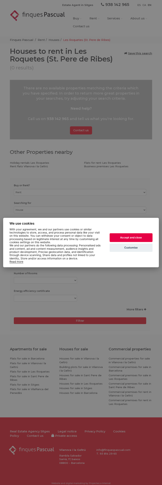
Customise (131, 247)
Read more (16, 261)
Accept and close (131, 237)
